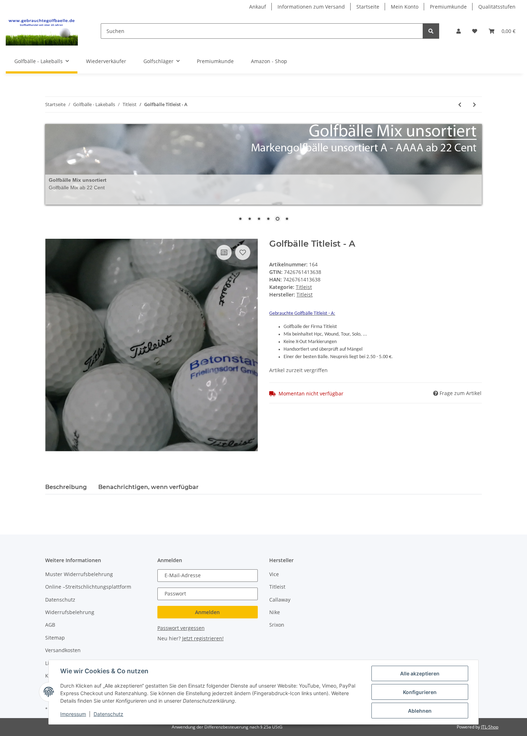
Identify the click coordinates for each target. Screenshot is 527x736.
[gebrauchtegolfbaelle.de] (42, 31)
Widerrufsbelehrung (69, 612)
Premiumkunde (448, 6)
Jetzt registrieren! (203, 638)
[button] (458, 31)
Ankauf (257, 6)
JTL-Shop (489, 727)
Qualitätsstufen (497, 6)
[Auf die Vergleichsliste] (224, 252)
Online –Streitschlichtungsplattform (88, 586)
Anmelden (207, 612)
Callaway (279, 599)
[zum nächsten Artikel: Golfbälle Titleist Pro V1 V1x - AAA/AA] (474, 104)
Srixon (276, 624)
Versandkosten (63, 650)
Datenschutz (60, 599)
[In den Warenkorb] (51, 235)
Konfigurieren (420, 692)
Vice (274, 574)
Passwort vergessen (181, 628)
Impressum (73, 714)
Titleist (304, 287)
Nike (274, 612)
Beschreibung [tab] (66, 487)
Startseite (367, 6)
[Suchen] (431, 31)
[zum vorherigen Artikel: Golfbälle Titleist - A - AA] (459, 104)
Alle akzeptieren (420, 673)
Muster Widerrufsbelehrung (79, 574)
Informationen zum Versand (311, 6)
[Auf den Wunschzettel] (243, 252)
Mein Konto (404, 6)
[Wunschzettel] (474, 31)
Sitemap (55, 637)
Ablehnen (420, 711)
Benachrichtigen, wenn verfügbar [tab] (148, 487)
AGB (50, 624)
